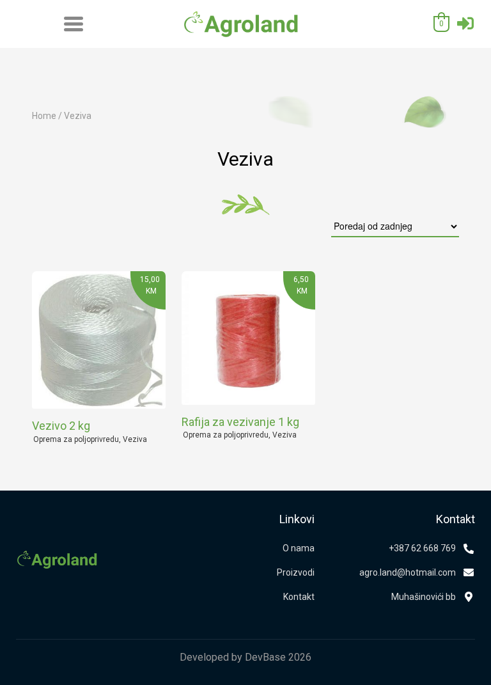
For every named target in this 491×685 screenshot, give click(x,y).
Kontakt (299, 597)
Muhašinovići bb (423, 597)
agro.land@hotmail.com (407, 572)
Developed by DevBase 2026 (245, 657)
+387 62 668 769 (422, 548)
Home (44, 116)
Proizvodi (296, 572)
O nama (299, 548)
